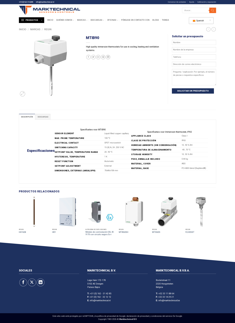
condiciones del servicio (161, 316)
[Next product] (208, 29)
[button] (31, 20)
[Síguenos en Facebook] (23, 282)
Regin (48, 29)
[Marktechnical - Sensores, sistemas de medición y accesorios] (49, 10)
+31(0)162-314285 (26, 2)
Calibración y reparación (206, 2)
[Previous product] (213, 29)
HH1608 (22, 232)
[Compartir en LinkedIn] (108, 57)
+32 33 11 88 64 (166, 293)
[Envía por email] (98, 57)
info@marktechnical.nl (45, 2)
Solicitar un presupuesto (193, 91)
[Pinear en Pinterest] (103, 57)
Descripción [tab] (27, 117)
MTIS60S (156, 232)
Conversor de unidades (177, 2)
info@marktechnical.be (169, 300)
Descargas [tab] (43, 117)
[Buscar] (212, 10)
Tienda (165, 20)
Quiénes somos (64, 20)
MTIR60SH (123, 232)
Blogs (155, 20)
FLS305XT (189, 232)
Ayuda (191, 2)
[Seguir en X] (32, 282)
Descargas (96, 20)
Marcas (81, 20)
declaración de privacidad (137, 316)
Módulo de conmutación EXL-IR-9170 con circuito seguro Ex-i (100, 233)
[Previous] (19, 218)
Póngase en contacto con (135, 20)
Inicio (50, 20)
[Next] (216, 218)
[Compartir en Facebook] (88, 57)
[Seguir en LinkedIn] (40, 282)
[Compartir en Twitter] (93, 57)
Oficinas (111, 20)
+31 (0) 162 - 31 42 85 (100, 293)
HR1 (54, 232)
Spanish (200, 20)
